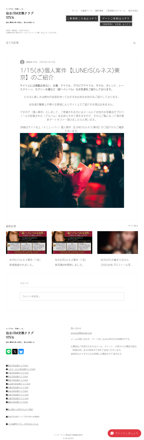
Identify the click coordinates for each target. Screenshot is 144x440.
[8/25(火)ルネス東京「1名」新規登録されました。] (26, 242)
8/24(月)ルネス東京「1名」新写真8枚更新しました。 (71, 262)
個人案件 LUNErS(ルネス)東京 (20, 409)
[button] (134, 43)
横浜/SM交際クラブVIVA (18, 380)
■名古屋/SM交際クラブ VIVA (18, 384)
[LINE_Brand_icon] (8, 351)
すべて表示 (133, 226)
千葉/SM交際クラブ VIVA (18, 373)
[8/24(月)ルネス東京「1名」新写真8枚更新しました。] (72, 242)
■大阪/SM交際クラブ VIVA (17, 395)
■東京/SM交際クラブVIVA (17, 366)
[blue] (21, 351)
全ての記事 (12, 42)
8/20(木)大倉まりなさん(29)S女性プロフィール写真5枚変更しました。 (117, 263)
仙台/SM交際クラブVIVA (18, 391)
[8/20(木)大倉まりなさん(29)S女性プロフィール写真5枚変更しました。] (117, 242)
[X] (15, 351)
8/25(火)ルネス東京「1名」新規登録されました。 (25, 262)
